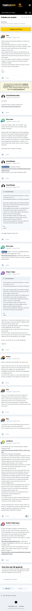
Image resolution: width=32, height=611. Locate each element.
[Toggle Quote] (4, 191)
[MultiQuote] (2, 78)
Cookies (21, 606)
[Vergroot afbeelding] (27, 362)
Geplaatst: (13, 37)
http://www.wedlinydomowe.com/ (10, 541)
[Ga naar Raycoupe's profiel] (3, 120)
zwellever (9, 441)
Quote (7, 78)
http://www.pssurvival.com (8, 255)
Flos (5, 22)
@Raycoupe (5, 167)
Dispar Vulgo (10, 272)
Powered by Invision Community (16, 608)
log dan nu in (21, 570)
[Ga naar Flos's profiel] (3, 36)
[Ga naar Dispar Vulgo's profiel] (3, 273)
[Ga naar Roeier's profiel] (3, 357)
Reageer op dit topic (16, 29)
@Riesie (4, 251)
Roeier (8, 356)
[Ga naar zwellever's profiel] (3, 442)
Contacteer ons (12, 606)
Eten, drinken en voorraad (18, 23)
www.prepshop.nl (18, 89)
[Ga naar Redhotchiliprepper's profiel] (3, 524)
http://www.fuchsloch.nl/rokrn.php (10, 106)
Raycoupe (9, 119)
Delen (8, 588)
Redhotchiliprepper (13, 523)
